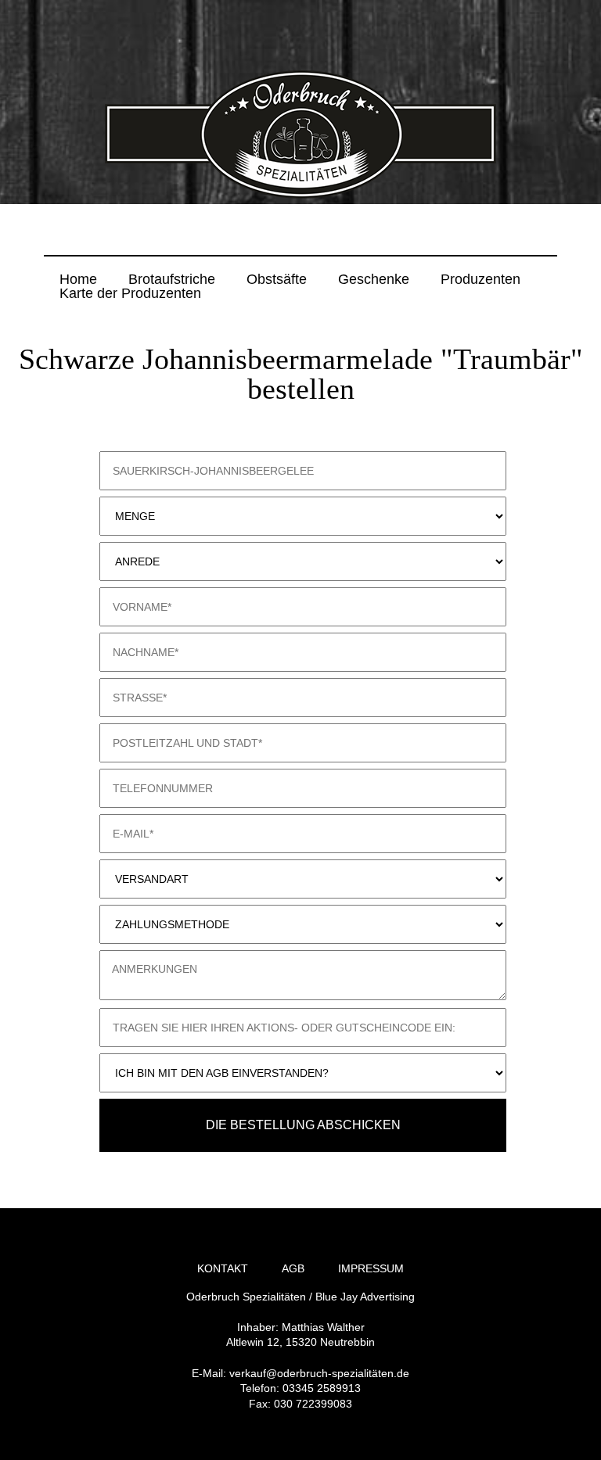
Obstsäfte (277, 279)
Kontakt (222, 1268)
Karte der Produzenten (130, 293)
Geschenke (373, 279)
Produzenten (480, 279)
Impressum (371, 1268)
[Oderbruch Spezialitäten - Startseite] (300, 195)
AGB (293, 1268)
